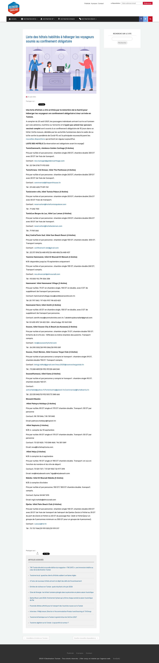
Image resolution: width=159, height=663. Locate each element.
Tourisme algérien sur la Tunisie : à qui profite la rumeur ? (49, 623)
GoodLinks (116, 658)
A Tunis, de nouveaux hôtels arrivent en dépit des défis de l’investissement (56, 581)
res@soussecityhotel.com (45, 343)
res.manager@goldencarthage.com (49, 161)
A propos (94, 3)
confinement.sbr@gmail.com (46, 248)
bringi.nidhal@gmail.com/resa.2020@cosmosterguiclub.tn (59, 365)
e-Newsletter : (116, 3)
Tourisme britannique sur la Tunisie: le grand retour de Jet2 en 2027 (53, 617)
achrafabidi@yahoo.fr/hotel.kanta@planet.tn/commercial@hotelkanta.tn (57, 390)
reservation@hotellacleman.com (48, 226)
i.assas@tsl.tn (40, 524)
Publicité (87, 3)
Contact (101, 3)
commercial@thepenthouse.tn (47, 182)
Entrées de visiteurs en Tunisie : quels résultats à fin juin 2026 (51, 587)
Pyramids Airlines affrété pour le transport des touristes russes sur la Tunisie (56, 606)
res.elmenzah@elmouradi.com (47, 274)
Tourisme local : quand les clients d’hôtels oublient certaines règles (53, 575)
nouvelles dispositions (35, 139)
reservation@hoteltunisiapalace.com (50, 204)
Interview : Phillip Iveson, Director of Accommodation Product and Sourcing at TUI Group (60, 611)
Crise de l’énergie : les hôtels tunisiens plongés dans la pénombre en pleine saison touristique (62, 592)
